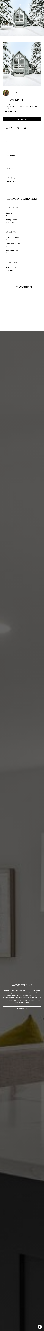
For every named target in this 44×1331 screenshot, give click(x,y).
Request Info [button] (22, 119)
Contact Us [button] (22, 1008)
